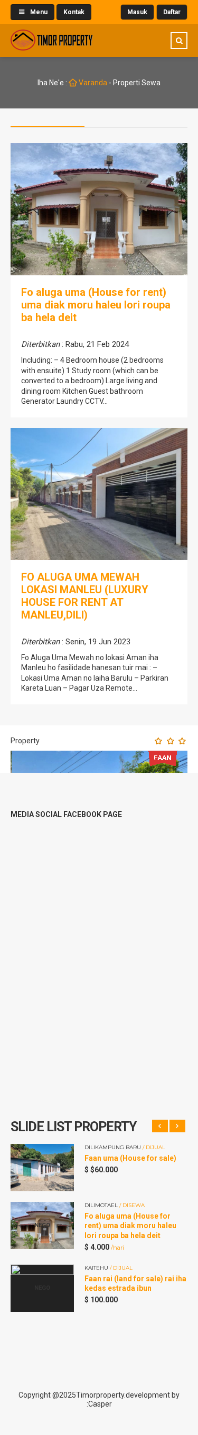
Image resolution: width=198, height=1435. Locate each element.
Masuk (137, 12)
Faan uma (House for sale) (130, 1158)
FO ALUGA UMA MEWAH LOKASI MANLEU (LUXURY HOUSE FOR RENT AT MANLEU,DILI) (84, 596)
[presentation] (160, 1126)
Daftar (172, 12)
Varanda (92, 82)
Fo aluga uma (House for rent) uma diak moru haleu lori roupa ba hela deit (96, 305)
